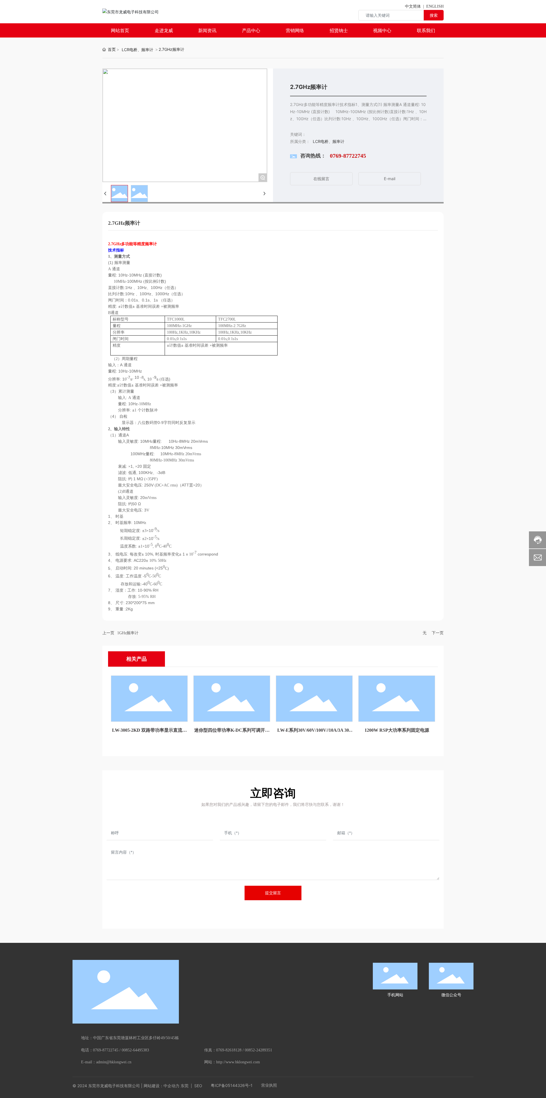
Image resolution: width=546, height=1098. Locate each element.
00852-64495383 (135, 1050)
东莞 (185, 1085)
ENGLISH (435, 6)
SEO (197, 1085)
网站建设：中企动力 (161, 1085)
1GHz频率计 (127, 633)
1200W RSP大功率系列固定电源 (397, 730)
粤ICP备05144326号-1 (232, 1085)
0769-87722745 (348, 156)
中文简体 (413, 6)
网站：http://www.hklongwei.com (232, 1062)
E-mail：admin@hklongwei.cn (106, 1062)
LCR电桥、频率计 (137, 49)
